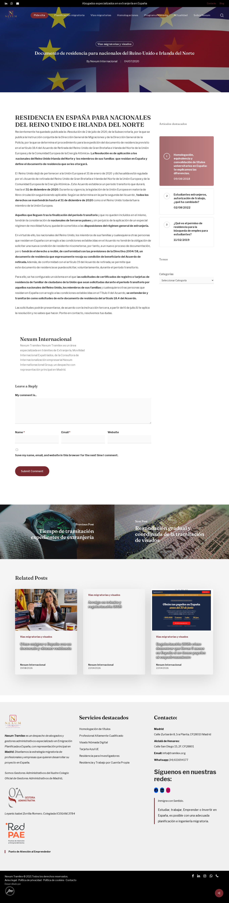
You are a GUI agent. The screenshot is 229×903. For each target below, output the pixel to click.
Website (113, 432)
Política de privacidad (30, 880)
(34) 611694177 (171, 760)
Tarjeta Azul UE (89, 749)
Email (65, 432)
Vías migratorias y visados (114, 44)
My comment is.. (26, 395)
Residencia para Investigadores (99, 755)
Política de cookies (53, 880)
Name (20, 432)
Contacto (71, 880)
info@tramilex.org (170, 753)
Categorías (166, 274)
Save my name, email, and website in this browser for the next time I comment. (66, 455)
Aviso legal (11, 880)
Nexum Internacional (103, 61)
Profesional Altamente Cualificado (101, 735)
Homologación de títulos (94, 729)
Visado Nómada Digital (93, 742)
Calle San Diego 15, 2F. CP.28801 (174, 746)
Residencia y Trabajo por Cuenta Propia (104, 762)
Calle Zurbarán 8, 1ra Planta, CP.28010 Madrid (182, 734)
